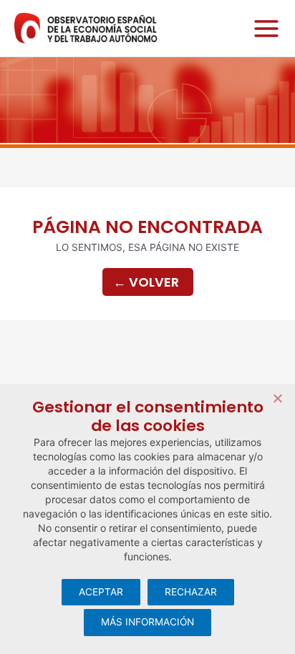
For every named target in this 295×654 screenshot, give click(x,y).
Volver (146, 282)
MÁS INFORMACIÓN (147, 622)
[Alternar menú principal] (263, 28)
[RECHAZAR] (277, 398)
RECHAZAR (191, 592)
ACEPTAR (101, 592)
